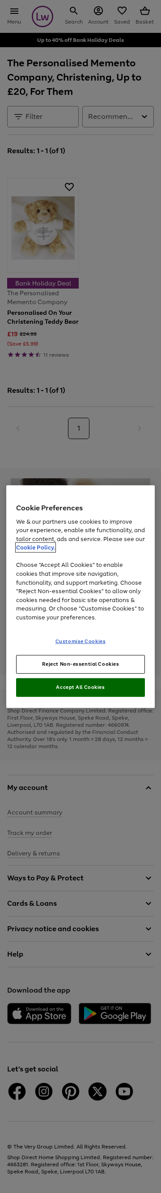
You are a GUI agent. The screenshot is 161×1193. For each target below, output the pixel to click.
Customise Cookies (80, 641)
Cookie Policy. (35, 547)
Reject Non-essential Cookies (80, 664)
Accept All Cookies (80, 687)
